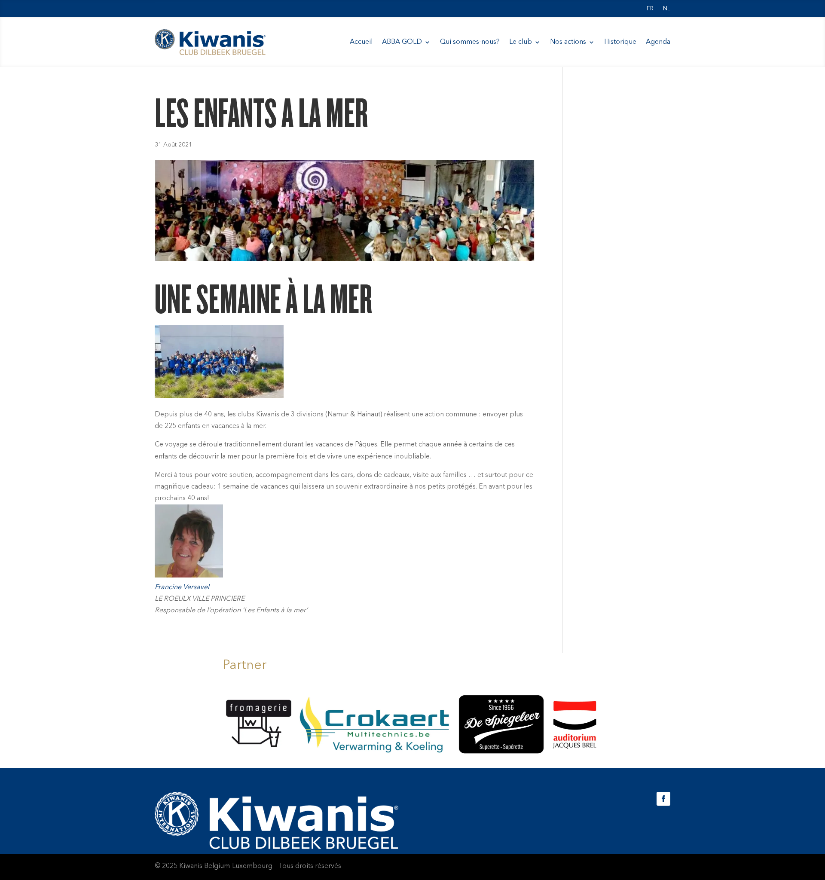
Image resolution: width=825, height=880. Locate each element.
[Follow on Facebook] (663, 799)
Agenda (658, 42)
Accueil (361, 42)
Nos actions (568, 42)
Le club (520, 42)
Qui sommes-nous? (470, 42)
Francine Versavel (182, 587)
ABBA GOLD (402, 42)
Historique (620, 42)
